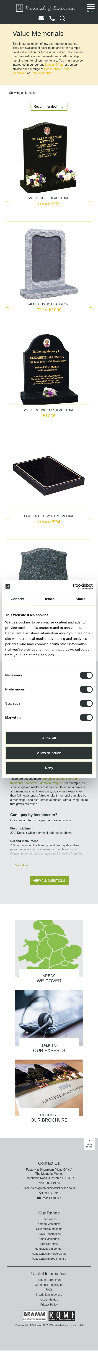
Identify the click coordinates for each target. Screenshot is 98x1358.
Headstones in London (49, 1232)
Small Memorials (66, 69)
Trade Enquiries (50, 1181)
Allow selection (49, 753)
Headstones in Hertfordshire (49, 1237)
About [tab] (80, 599)
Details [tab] (49, 599)
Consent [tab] (17, 599)
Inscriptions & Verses (49, 1278)
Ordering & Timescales (49, 1268)
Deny (49, 768)
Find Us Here (50, 1176)
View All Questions (49, 864)
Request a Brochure (49, 1263)
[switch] (86, 689)
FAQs (49, 1273)
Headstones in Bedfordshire (49, 1242)
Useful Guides (49, 1283)
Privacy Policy (49, 1288)
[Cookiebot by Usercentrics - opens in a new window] (73, 586)
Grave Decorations (49, 1217)
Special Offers (31, 64)
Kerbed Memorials (40, 69)
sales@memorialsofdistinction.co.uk (53, 1172)
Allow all (49, 738)
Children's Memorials (49, 1213)
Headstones (20, 69)
